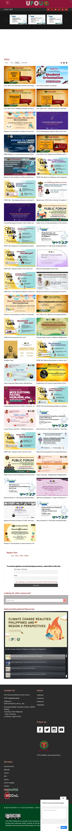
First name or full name (20, 569)
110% (21, 556)
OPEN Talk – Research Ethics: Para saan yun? (18, 269)
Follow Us (41, 722)
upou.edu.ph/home (54, 755)
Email (15, 575)
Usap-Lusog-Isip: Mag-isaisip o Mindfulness (18, 383)
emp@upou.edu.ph (13, 698)
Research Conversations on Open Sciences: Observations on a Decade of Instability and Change (34, 543)
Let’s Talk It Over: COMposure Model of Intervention (20, 108)
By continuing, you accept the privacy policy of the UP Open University (36, 582)
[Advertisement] (36, 42)
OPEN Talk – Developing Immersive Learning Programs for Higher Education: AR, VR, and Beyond (35, 200)
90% (12, 556)
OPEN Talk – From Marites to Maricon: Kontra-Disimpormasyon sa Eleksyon (28, 291)
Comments (24, 62)
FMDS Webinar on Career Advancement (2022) (19, 154)
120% (26, 556)
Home (6, 9)
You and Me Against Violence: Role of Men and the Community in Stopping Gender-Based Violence (35, 223)
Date (6, 62)
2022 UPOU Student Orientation (46, 85)
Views (17, 62)
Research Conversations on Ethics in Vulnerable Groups (21, 314)
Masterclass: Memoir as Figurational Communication (53, 291)
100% (17, 556)
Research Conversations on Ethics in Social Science (20, 131)
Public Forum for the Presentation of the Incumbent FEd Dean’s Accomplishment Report (31, 475)
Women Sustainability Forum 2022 (47, 269)
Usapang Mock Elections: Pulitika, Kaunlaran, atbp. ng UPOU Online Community (29, 406)
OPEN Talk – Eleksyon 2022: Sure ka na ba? (17, 452)
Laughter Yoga (8, 360)
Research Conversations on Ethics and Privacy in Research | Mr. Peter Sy (27, 177)
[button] (71, 2)
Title (12, 62)
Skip (58, 827)
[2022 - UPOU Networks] (37, 2)
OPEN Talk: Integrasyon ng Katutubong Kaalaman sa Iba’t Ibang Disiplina (27, 246)
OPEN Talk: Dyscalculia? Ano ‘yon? (15, 337)
